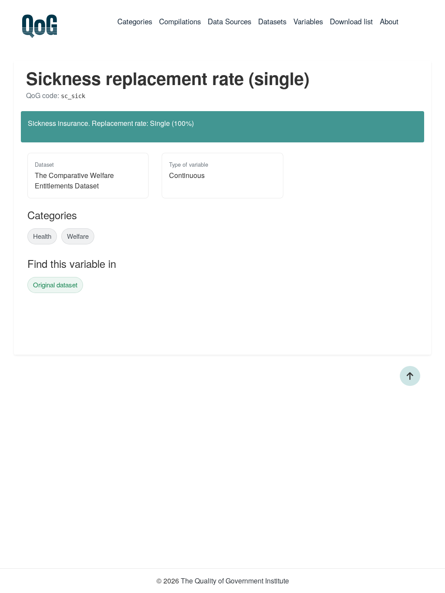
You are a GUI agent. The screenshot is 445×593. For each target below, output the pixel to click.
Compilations (180, 21)
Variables (308, 21)
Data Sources (229, 21)
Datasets (272, 21)
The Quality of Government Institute (235, 581)
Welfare (78, 235)
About (389, 21)
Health (42, 235)
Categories (136, 21)
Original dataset (55, 284)
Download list (351, 21)
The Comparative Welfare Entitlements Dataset (74, 180)
